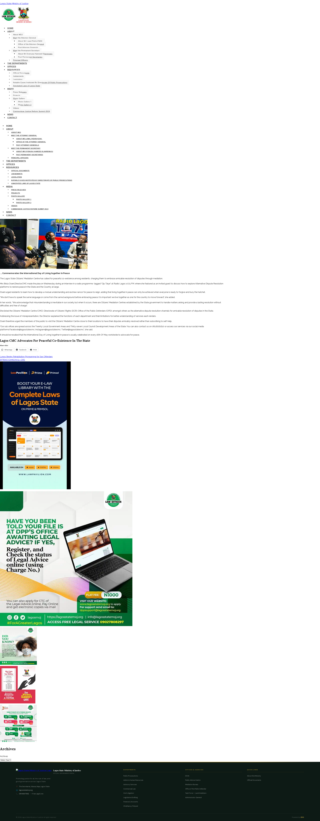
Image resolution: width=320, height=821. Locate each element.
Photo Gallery (19, 98)
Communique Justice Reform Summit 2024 (31, 111)
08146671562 (24, 794)
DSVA (187, 776)
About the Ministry (254, 776)
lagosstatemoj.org (26, 790)
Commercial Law (129, 789)
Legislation (17, 79)
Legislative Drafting (130, 798)
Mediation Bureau (191, 785)
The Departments (17, 63)
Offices (11, 66)
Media (10, 89)
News (10, 114)
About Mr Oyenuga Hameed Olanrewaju (35, 54)
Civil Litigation (128, 793)
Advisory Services (130, 785)
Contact (12, 118)
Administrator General (193, 798)
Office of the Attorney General (31, 44)
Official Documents (21, 73)
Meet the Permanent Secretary (26, 51)
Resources (13, 70)
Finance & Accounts (130, 802)
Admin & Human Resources (133, 780)
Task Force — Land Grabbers (195, 793)
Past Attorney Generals (28, 47)
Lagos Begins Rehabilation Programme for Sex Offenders (26, 356)
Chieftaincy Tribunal (130, 806)
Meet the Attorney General (24, 38)
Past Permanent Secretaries (30, 57)
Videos (16, 108)
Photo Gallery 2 (25, 105)
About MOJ (18, 35)
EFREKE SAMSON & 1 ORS (12, 360)
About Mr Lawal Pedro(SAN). (30, 41)
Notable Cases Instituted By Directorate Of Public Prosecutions (40, 82)
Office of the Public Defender (195, 789)
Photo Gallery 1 (25, 102)
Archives (4, 756)
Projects (16, 95)
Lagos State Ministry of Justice (14, 3)
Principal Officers (20, 60)
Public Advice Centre (192, 780)
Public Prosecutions (130, 776)
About (10, 31)
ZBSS (302, 817)
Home (10, 28)
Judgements (18, 76)
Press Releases (19, 92)
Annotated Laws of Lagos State (26, 86)
